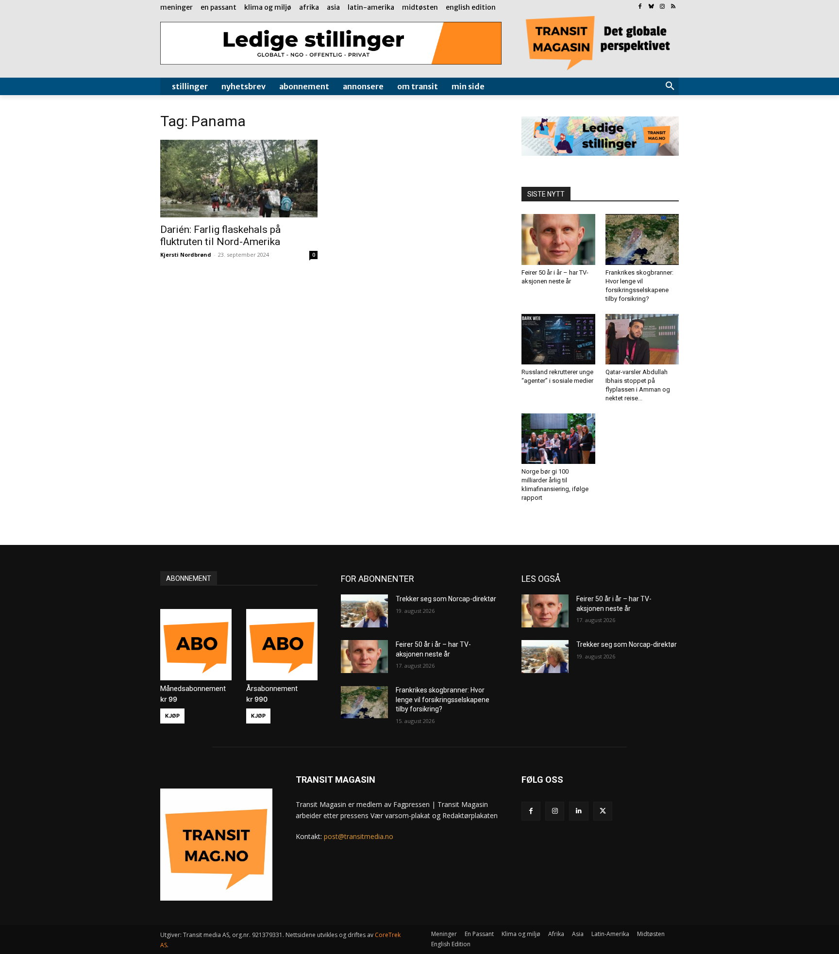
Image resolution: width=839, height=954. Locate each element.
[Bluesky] (651, 7)
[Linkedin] (578, 811)
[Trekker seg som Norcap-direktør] (364, 610)
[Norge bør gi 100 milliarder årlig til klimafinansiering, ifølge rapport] (558, 438)
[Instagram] (662, 7)
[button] (670, 86)
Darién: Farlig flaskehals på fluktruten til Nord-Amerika (220, 235)
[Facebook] (640, 7)
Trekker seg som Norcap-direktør (446, 599)
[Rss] (673, 7)
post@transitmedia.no (358, 836)
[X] (602, 811)
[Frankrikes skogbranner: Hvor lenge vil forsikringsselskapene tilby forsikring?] (642, 239)
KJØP (172, 715)
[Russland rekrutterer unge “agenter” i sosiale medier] (558, 339)
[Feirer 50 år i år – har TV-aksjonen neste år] (558, 239)
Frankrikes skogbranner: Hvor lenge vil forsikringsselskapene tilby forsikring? (442, 699)
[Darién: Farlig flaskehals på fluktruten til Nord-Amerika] (239, 178)
